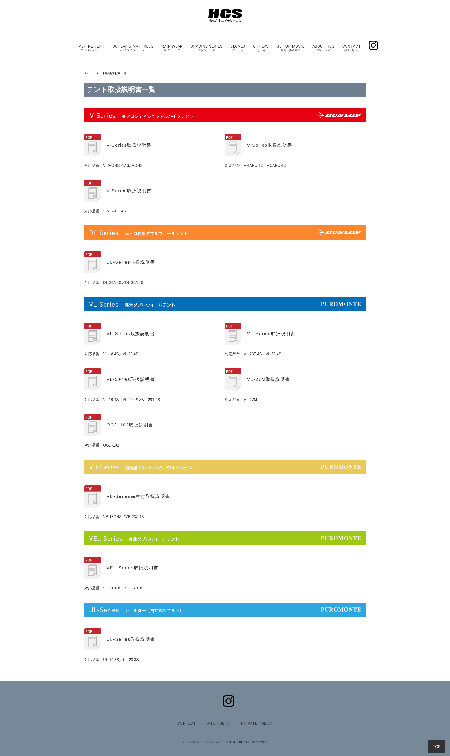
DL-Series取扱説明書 (130, 262)
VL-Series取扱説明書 (130, 333)
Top (86, 73)
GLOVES (237, 48)
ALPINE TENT (92, 48)
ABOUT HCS (323, 48)
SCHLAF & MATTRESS (133, 48)
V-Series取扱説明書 (129, 145)
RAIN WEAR (172, 48)
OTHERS (261, 48)
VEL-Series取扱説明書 (132, 567)
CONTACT (351, 48)
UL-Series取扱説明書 (130, 639)
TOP (437, 747)
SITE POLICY (218, 723)
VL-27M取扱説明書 (268, 379)
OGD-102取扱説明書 (130, 424)
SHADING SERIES (206, 48)
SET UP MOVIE (290, 48)
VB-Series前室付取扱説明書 (138, 496)
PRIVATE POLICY (256, 723)
